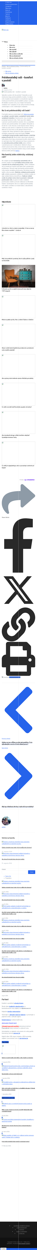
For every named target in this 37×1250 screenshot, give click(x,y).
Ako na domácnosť (14, 56)
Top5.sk (7, 14)
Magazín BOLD (9, 24)
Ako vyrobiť (12, 49)
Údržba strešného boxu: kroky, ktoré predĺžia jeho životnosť (17, 847)
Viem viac (12, 45)
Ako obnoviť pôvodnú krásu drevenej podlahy (13, 859)
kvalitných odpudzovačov (16, 1006)
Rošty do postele (29, 114)
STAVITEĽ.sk (8, 12)
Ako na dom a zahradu (16, 54)
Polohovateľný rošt (14, 677)
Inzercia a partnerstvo (11, 4)
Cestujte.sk (8, 6)
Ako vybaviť (12, 51)
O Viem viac (8, 2)
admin (5, 88)
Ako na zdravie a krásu (16, 58)
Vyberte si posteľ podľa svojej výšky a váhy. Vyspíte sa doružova (17, 1057)
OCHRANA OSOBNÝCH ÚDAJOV (22, 1225)
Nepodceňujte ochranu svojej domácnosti (12, 1074)
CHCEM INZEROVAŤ (22, 1227)
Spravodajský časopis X (24, 1243)
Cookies (3, 1249)
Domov (4, 66)
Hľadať (4, 869)
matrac (17, 150)
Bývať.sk (7, 16)
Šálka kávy (8, 8)
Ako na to (12, 47)
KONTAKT (21, 1229)
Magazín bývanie (9, 22)
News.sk (7, 10)
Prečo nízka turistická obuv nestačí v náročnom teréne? (16, 1141)
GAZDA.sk (8, 20)
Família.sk (8, 18)
